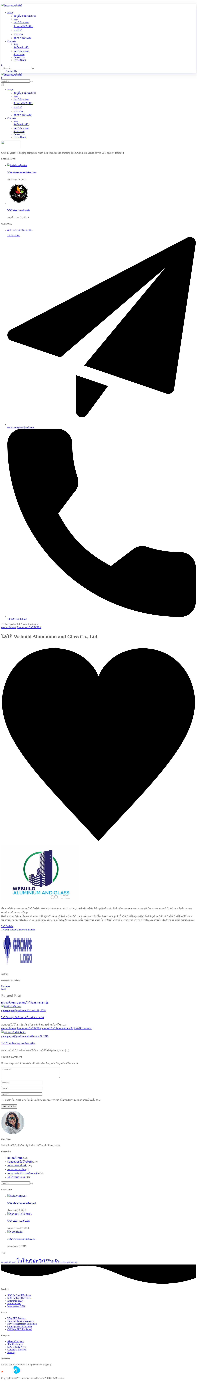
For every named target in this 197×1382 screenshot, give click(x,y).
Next (3, 989)
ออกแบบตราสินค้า (17, 1165)
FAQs (10, 12)
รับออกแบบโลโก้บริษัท (29, 627)
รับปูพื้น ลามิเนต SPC (25, 16)
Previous (5, 986)
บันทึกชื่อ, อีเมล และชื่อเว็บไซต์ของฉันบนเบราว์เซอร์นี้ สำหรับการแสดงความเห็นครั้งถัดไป (53, 1100)
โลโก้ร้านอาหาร (83, 1028)
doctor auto (19, 54)
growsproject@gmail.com (13, 645)
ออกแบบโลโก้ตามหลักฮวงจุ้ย (32, 1002)
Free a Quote (20, 60)
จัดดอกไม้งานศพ (23, 38)
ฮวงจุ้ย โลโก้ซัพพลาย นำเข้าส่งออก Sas (21, 1239)
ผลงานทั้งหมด (8, 627)
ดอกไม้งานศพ (21, 22)
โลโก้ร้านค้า (49, 1261)
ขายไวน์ (18, 30)
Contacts (11, 41)
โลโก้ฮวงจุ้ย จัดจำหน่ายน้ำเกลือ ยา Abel (21, 172)
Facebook (13, 929)
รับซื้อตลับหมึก (21, 47)
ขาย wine (18, 34)
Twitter (4, 929)
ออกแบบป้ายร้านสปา (8, 1262)
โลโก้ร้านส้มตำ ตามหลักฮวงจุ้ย (18, 210)
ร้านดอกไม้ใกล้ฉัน (23, 26)
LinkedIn (30, 929)
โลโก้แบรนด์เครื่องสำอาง (69, 1262)
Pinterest (22, 929)
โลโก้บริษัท (7, 926)
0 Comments (52, 645)
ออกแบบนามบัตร (16, 1169)
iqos (16, 19)
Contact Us (19, 57)
